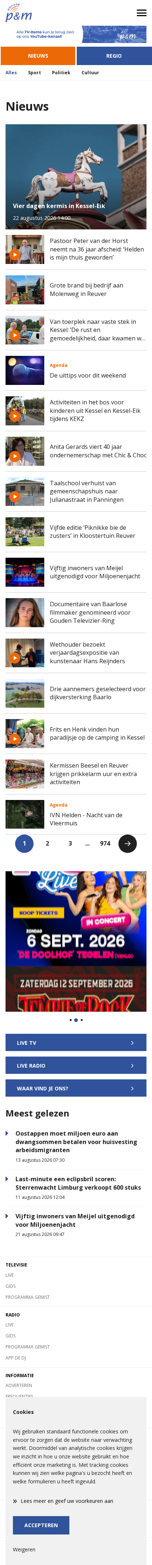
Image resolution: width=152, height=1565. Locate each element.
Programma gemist (28, 1297)
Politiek (61, 72)
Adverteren (19, 1385)
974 (105, 843)
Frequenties (19, 1396)
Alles (11, 72)
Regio (114, 55)
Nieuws (38, 55)
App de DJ (16, 1358)
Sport (34, 72)
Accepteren (41, 1525)
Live (10, 1275)
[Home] (38, 13)
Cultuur (90, 72)
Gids (10, 1286)
